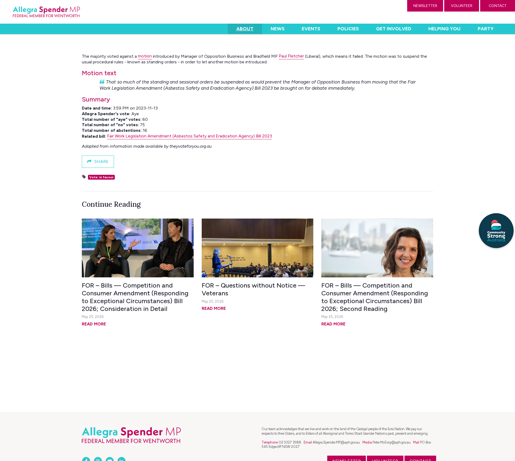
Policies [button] (348, 29)
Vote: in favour (101, 177)
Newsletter (425, 5)
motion (145, 56)
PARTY (486, 29)
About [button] (249, 29)
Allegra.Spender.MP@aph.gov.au (336, 442)
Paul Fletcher (291, 56)
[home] (46, 12)
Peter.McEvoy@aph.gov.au (392, 442)
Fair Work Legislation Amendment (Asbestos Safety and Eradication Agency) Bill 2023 (189, 136)
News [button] (278, 29)
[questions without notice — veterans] (258, 248)
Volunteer (461, 5)
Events (311, 29)
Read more (94, 323)
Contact (498, 5)
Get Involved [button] (393, 29)
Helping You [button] (444, 29)
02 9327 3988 (290, 442)
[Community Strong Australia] (496, 230)
